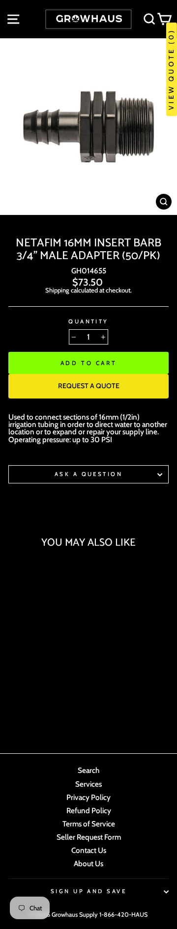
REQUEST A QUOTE (88, 385)
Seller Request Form (89, 837)
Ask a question (88, 474)
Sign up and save (88, 891)
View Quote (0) (171, 69)
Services (88, 784)
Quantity (88, 321)
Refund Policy (88, 810)
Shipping (57, 290)
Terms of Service (88, 823)
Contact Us (88, 850)
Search (88, 770)
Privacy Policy (88, 797)
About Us (88, 863)
